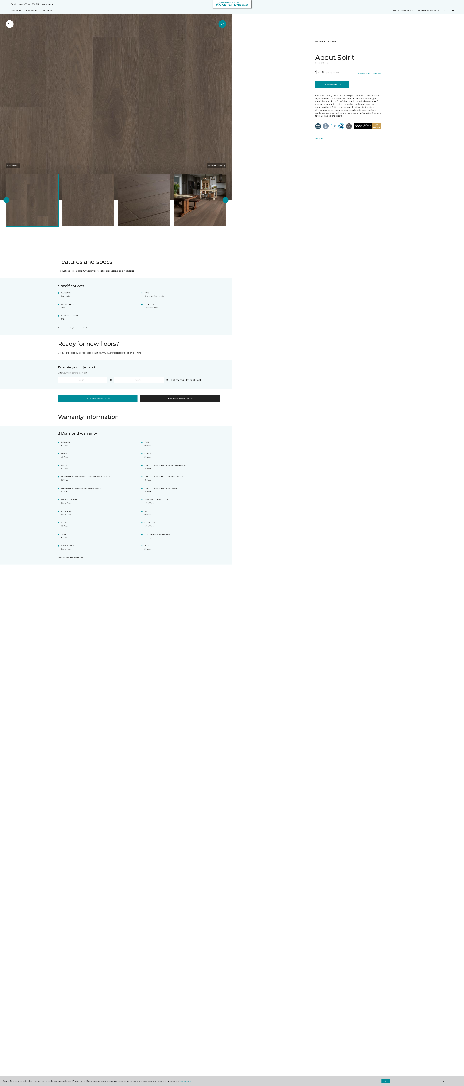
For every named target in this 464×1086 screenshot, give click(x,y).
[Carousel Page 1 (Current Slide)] (32, 200)
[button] (444, 10)
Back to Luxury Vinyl (327, 41)
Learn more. (185, 1081)
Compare (319, 138)
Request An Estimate (428, 10)
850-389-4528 (47, 4)
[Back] (6, 200)
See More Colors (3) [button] (216, 165)
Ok (385, 1081)
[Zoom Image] (10, 24)
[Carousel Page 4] (199, 200)
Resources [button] (31, 10)
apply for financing (178, 398)
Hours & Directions (403, 10)
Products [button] (16, 10)
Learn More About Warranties (70, 557)
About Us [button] (47, 10)
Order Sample (330, 84)
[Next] (225, 200)
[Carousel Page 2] (88, 200)
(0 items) (453, 10)
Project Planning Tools (367, 73)
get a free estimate (96, 398)
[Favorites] (448, 10)
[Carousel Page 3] (143, 200)
